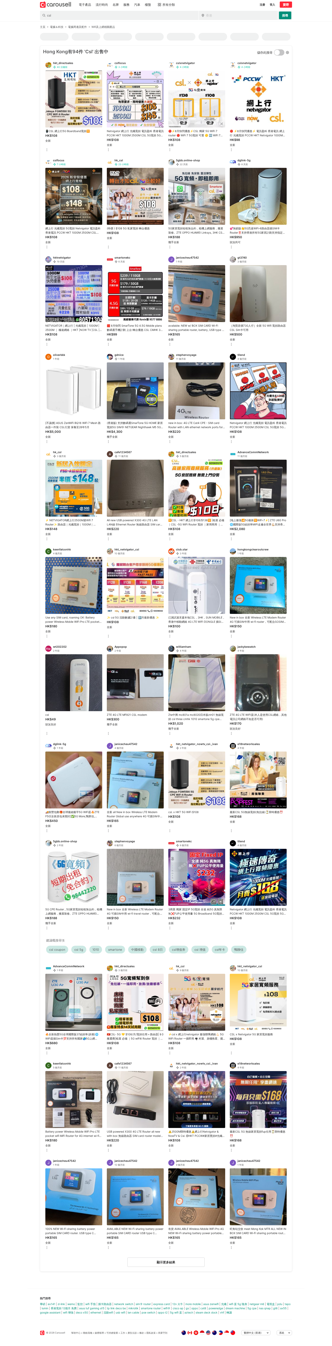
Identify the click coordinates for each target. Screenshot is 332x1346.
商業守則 (162, 1332)
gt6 (275, 1308)
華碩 (42, 1304)
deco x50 (82, 1312)
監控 (80, 1304)
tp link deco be (116, 1308)
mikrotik (133, 1308)
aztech (188, 1312)
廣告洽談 (132, 1332)
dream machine (235, 1308)
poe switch (148, 1312)
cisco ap (178, 1308)
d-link (61, 1304)
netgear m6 (257, 1304)
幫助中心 (76, 1332)
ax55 (283, 1308)
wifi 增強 (68, 1312)
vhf (222, 1312)
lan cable (133, 1312)
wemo (71, 1304)
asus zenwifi (211, 1304)
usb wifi (120, 1312)
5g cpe (251, 1308)
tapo (287, 1304)
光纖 (224, 1304)
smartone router (151, 1308)
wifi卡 (166, 1308)
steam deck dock (206, 1312)
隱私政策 (151, 1332)
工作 (122, 1332)
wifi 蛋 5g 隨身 (238, 1304)
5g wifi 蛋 (176, 1312)
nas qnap (265, 1308)
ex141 (51, 1304)
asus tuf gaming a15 (92, 1308)
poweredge (216, 1308)
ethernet (95, 1312)
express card (161, 1304)
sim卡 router (143, 1304)
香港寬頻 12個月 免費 (64, 1308)
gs (187, 1308)
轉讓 (229, 1312)
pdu (279, 1304)
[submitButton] (285, 15)
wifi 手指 (90, 1304)
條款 (141, 1332)
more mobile (193, 1304)
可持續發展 (112, 1332)
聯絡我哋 (87, 1332)
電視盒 (271, 1304)
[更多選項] (46, 150)
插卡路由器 (105, 1304)
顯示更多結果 (166, 1262)
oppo (194, 1308)
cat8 (203, 1308)
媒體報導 (99, 1332)
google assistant (50, 1312)
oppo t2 (163, 1312)
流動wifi (108, 1312)
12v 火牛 (177, 1304)
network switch (123, 1304)
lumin (45, 1308)
